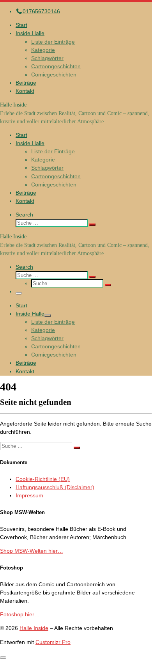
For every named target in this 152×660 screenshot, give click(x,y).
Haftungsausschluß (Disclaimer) (55, 487)
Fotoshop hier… (20, 614)
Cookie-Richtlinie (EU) (43, 479)
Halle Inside (33, 628)
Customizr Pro (53, 642)
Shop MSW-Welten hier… (31, 551)
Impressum (29, 495)
